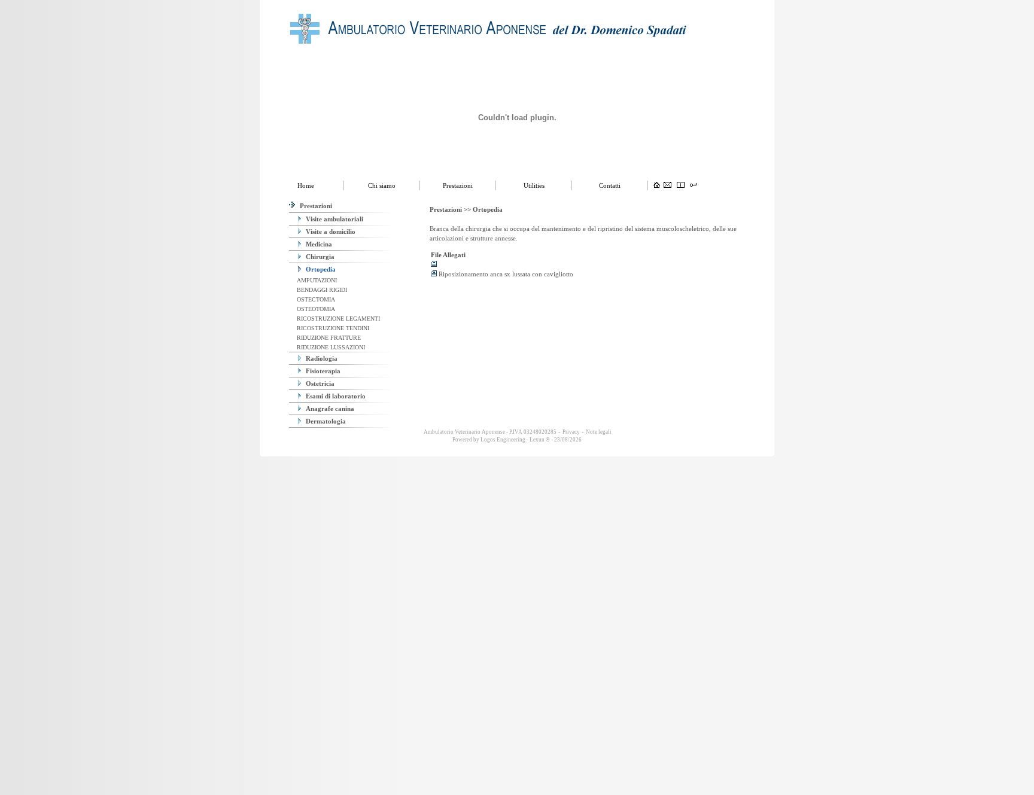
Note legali (599, 432)
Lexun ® (540, 440)
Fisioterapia (322, 370)
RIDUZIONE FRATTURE (328, 337)
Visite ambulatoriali (333, 219)
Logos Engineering (502, 440)
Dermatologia (325, 421)
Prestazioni (315, 205)
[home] (656, 185)
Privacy (571, 432)
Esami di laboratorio (335, 396)
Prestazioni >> (451, 209)
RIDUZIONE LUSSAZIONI (330, 347)
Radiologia (320, 358)
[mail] (667, 185)
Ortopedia (320, 269)
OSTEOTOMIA (315, 309)
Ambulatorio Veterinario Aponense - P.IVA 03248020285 (489, 432)
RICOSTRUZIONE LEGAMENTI (337, 318)
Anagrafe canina (329, 408)
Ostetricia (319, 383)
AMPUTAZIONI (316, 280)
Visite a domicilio (329, 231)
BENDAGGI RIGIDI (321, 290)
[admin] (693, 185)
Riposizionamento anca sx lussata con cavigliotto (505, 274)
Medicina (318, 244)
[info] (681, 185)
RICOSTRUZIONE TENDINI (332, 328)
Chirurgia (319, 256)
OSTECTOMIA (315, 299)
